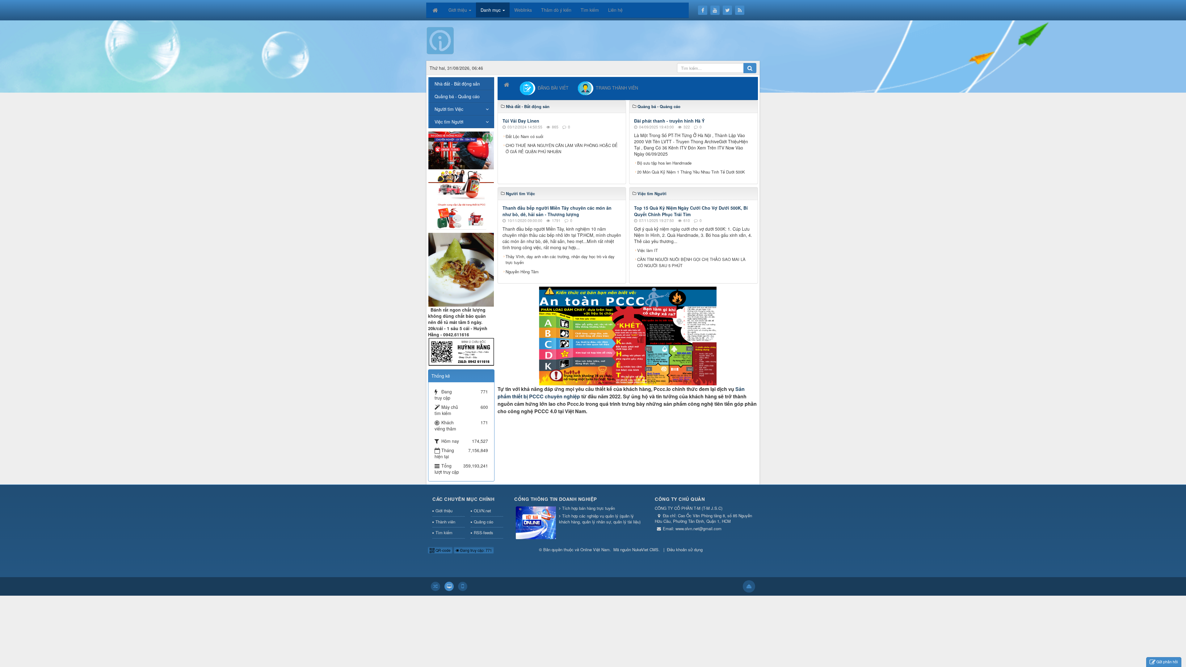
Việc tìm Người (449, 122)
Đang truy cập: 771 (475, 550)
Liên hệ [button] (615, 10)
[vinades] (461, 180)
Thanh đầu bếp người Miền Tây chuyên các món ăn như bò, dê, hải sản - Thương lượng (557, 211)
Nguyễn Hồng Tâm (522, 272)
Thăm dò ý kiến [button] (556, 10)
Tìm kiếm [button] (590, 10)
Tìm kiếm (443, 532)
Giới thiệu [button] (458, 10)
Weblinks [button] (523, 10)
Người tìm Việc (449, 109)
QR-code (443, 550)
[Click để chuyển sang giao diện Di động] (462, 586)
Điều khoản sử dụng (685, 549)
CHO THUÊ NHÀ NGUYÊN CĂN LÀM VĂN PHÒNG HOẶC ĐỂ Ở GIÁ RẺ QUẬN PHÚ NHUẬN (562, 148)
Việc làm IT (647, 250)
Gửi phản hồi (1167, 661)
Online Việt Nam (595, 549)
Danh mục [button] (491, 10)
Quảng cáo (483, 522)
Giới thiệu (443, 511)
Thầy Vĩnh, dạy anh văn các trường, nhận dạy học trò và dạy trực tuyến (560, 260)
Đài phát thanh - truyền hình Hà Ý (669, 121)
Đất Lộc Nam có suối (524, 136)
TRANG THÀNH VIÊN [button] (615, 88)
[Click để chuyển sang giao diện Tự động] (435, 586)
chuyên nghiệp (562, 396)
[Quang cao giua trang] (628, 335)
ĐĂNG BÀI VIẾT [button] (552, 88)
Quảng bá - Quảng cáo (457, 96)
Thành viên (445, 522)
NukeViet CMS (645, 549)
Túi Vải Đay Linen (521, 121)
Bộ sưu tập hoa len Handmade (664, 163)
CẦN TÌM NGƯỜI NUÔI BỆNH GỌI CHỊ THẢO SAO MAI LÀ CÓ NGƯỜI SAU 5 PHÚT (691, 262)
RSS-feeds (483, 532)
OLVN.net (482, 511)
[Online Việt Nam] (440, 40)
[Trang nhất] (436, 9)
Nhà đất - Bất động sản (457, 84)
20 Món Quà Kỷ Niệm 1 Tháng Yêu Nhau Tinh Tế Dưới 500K (691, 172)
